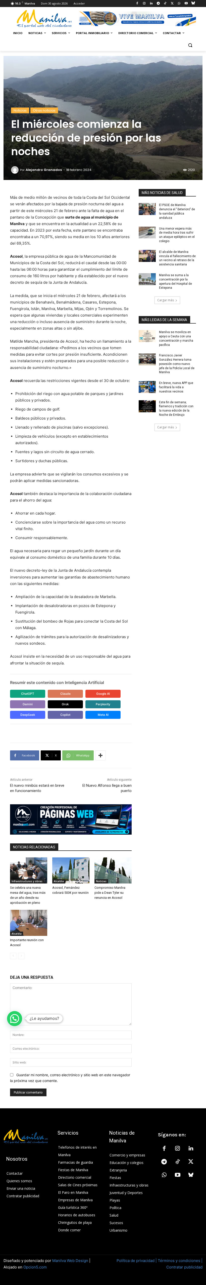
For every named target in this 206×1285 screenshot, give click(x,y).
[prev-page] (13, 956)
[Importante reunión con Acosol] (28, 923)
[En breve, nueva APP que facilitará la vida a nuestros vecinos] (147, 387)
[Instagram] (144, 4)
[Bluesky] (193, 4)
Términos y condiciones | (180, 1260)
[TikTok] (165, 4)
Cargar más (165, 300)
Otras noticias (44, 110)
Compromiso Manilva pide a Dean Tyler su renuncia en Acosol (109, 893)
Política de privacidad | (137, 1260)
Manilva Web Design (70, 1260)
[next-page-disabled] (21, 956)
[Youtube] (186, 4)
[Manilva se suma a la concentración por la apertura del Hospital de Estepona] (147, 279)
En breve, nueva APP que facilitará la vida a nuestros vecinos (176, 387)
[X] (172, 4)
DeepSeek (27, 715)
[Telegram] (158, 4)
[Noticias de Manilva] (44, 18)
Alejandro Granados (44, 169)
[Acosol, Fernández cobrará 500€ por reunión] (70, 870)
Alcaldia (59, 881)
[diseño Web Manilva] (71, 819)
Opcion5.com (35, 1267)
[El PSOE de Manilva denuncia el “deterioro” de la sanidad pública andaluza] (147, 209)
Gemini (28, 704)
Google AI (103, 694)
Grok (65, 704)
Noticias (20, 110)
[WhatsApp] (179, 4)
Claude (65, 694)
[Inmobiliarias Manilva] (137, 19)
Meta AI (103, 715)
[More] (100, 755)
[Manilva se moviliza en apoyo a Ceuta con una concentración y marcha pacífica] (147, 336)
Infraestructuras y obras (27, 881)
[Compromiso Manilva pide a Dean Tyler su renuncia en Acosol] (113, 870)
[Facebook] (137, 4)
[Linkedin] (151, 4)
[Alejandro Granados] (15, 170)
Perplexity (103, 704)
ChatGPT (27, 694)
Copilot (65, 715)
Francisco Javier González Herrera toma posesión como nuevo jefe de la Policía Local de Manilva (176, 364)
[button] (190, 45)
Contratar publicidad (184, 1267)
